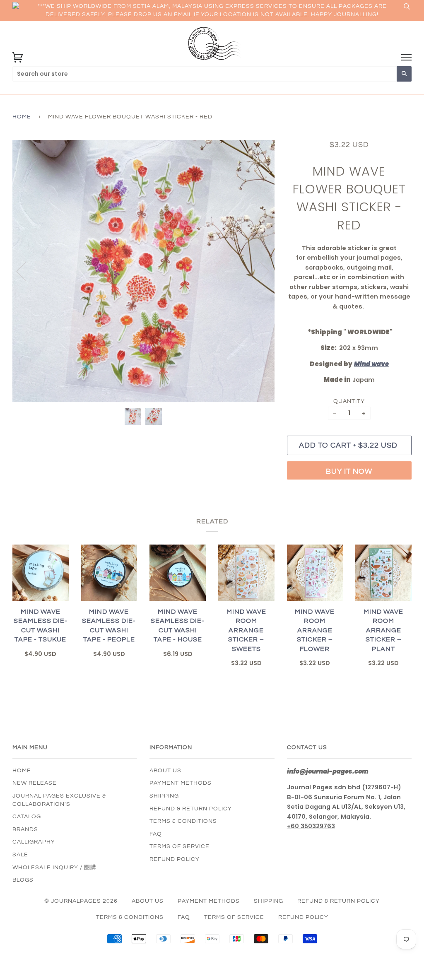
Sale (20, 855)
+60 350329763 (311, 826)
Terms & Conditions (183, 821)
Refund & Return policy (190, 809)
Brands (25, 829)
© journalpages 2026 (81, 901)
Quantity (349, 401)
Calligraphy (33, 842)
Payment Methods (180, 783)
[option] (143, 271)
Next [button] (259, 270)
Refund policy (174, 859)
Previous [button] (26, 270)
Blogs (23, 880)
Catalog (26, 817)
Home (21, 117)
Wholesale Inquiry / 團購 (54, 867)
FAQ (155, 834)
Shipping (164, 796)
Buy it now (349, 471)
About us (165, 771)
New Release (34, 783)
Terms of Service (179, 846)
